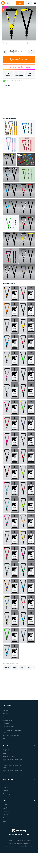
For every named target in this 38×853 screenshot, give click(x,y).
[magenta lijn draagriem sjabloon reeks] (11, 180)
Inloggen (28, 3)
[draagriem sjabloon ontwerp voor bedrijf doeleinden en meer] (25, 178)
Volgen (32, 53)
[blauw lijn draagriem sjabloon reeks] (11, 147)
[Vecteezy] (3, 3)
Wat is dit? (19, 81)
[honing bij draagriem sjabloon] (11, 131)
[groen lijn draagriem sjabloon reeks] (11, 226)
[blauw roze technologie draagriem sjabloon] (11, 164)
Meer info (7, 88)
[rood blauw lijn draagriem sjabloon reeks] (11, 373)
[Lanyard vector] (12, 195)
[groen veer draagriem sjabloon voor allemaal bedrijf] (11, 307)
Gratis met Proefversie (19, 60)
